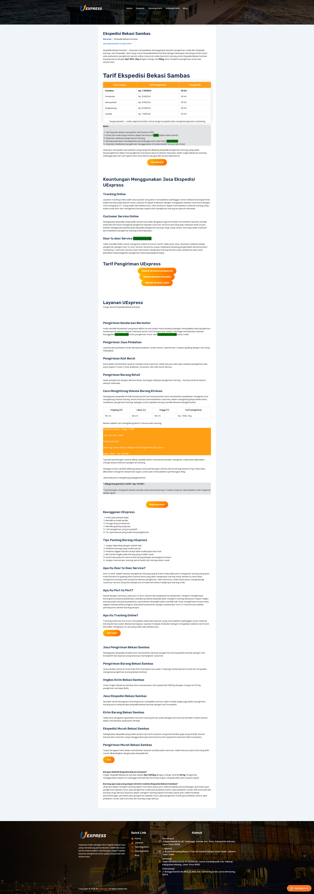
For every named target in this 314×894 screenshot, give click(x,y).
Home (129, 8)
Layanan (140, 8)
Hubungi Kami (172, 8)
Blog (185, 8)
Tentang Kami (155, 8)
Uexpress (103, 888)
